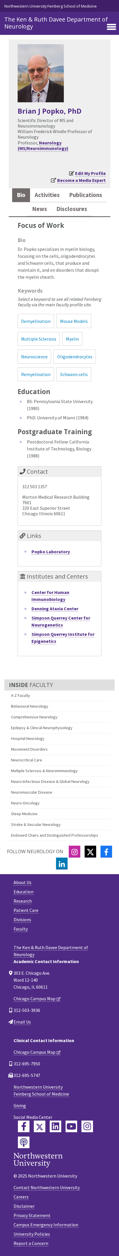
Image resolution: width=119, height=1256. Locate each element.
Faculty (21, 929)
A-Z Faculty (20, 695)
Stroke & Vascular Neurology (36, 824)
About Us (22, 882)
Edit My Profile (90, 173)
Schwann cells (74, 374)
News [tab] (39, 209)
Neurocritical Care (26, 760)
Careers (21, 1197)
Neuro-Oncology (25, 803)
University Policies (32, 1234)
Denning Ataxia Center (54, 608)
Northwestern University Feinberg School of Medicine (50, 6)
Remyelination (36, 374)
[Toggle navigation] (111, 27)
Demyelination (36, 321)
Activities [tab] (47, 195)
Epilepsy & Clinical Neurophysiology (41, 727)
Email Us (22, 1022)
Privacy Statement (32, 1215)
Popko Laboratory (50, 551)
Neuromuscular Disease (31, 792)
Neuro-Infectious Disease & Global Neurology (50, 781)
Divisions (22, 919)
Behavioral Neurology (29, 706)
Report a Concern (31, 1243)
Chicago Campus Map (34, 998)
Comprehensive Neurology (34, 717)
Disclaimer (24, 1206)
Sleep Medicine (24, 813)
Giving (20, 1105)
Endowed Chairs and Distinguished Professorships (54, 835)
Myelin (72, 339)
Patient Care (26, 910)
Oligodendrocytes (74, 356)
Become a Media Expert (81, 180)
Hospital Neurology (27, 738)
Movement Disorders (29, 749)
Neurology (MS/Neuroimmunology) (43, 145)
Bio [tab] (21, 195)
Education (24, 891)
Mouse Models (74, 321)
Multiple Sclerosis (38, 339)
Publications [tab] (85, 195)
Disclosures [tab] (71, 209)
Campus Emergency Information (46, 1225)
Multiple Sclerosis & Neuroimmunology (44, 770)
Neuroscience (34, 356)
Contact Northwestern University (47, 1187)
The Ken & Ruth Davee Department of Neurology (56, 22)
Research (23, 901)
